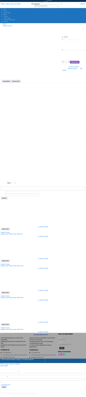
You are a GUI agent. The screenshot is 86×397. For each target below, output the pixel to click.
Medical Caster (72, 68)
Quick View (5, 229)
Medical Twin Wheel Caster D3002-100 (12, 329)
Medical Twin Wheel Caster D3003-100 (12, 297)
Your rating (4, 183)
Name (3, 192)
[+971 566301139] (6, 353)
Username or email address (10, 371)
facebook (82, 359)
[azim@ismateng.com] (8, 357)
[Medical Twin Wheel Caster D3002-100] (11, 311)
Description (6, 81)
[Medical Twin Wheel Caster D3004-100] (11, 247)
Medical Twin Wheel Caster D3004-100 (12, 266)
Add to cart (74, 62)
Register (5, 366)
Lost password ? (5, 385)
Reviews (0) (16, 81)
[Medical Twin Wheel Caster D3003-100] (11, 279)
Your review (4, 185)
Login (1, 366)
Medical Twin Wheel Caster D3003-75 (12, 234)
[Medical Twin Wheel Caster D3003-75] (11, 215)
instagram (82, 361)
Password (4, 377)
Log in (4, 387)
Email (3, 195)
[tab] (6, 81)
